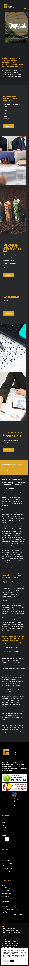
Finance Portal (5, 901)
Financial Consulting (7, 863)
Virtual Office (5, 828)
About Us (4, 822)
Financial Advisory (6, 860)
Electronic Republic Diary (8, 890)
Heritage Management (7, 871)
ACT (3, 917)
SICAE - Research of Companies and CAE (12, 909)
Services (4, 825)
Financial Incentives (7, 868)
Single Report (5, 912)
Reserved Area (5, 833)
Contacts (4, 835)
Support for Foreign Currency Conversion (12, 914)
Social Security (5, 906)
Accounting (4, 854)
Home (3, 820)
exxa (10, 965)
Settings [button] (6, 961)
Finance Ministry (6, 896)
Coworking (4, 830)
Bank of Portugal (6, 888)
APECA (3, 885)
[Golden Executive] (14, 752)
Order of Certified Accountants (10, 899)
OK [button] (12, 961)
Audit (3, 866)
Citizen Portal (5, 904)
